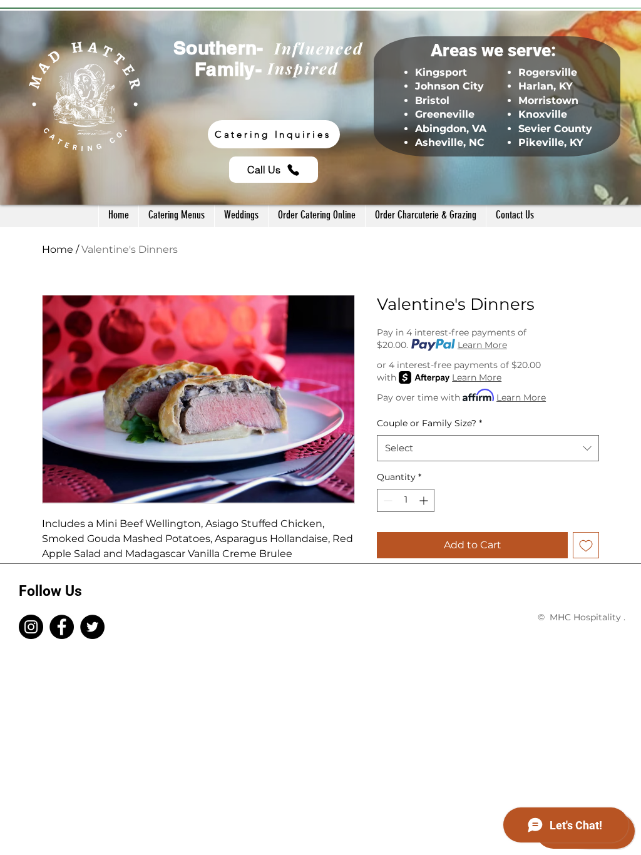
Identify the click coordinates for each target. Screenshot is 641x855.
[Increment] (425, 500)
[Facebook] (61, 627)
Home (57, 249)
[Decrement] (386, 500)
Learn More (482, 345)
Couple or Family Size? (429, 423)
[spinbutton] (405, 500)
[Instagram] (31, 627)
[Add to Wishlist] (586, 545)
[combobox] (488, 448)
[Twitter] (92, 627)
